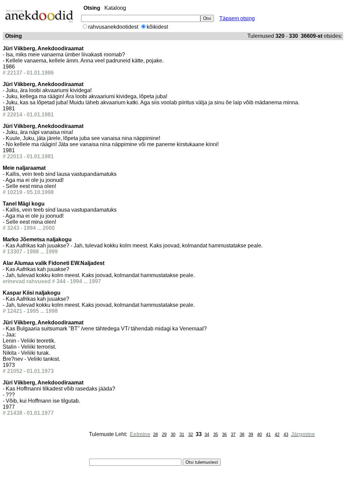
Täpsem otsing (237, 18)
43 (285, 434)
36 (224, 434)
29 (164, 434)
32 (190, 434)
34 (206, 434)
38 (242, 434)
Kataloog (115, 8)
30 (173, 434)
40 (259, 434)
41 (268, 434)
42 (277, 434)
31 (181, 434)
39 (250, 434)
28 (155, 434)
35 (215, 434)
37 (233, 434)
